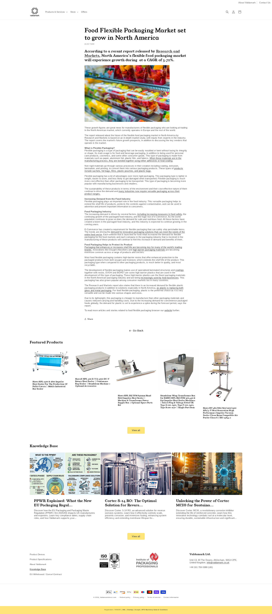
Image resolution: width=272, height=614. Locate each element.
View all (136, 430)
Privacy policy (138, 597)
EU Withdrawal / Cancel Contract (46, 574)
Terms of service (154, 597)
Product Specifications (40, 559)
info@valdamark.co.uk (218, 562)
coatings (179, 270)
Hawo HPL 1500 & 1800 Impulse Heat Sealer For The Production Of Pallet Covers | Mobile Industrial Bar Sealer (50, 385)
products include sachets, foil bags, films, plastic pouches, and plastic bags (134, 169)
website (168, 310)
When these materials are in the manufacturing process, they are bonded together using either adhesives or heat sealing (133, 159)
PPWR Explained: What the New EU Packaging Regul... (63, 503)
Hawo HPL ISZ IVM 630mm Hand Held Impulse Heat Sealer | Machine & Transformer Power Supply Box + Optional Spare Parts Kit (135, 400)
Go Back (138, 330)
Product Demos (37, 554)
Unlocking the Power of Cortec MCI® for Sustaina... (202, 503)
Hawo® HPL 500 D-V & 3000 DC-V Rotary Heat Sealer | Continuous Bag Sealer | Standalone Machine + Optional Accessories (92, 383)
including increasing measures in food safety (159, 214)
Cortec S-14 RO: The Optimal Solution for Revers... (131, 503)
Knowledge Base (38, 569)
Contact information (171, 597)
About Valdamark (247, 2)
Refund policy (125, 597)
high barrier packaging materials (149, 250)
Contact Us (265, 2)
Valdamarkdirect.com (108, 597)
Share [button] (90, 319)
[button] (56, 12)
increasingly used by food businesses (160, 277)
